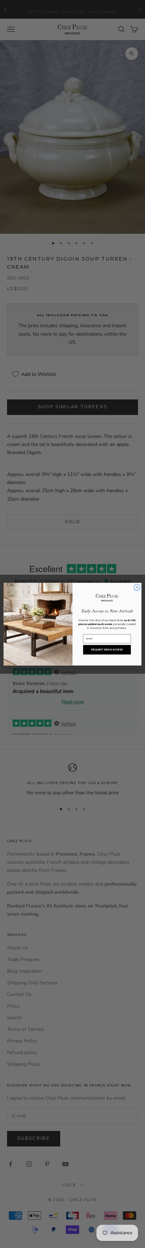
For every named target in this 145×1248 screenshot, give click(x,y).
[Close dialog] (137, 587)
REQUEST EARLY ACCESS (106, 649)
